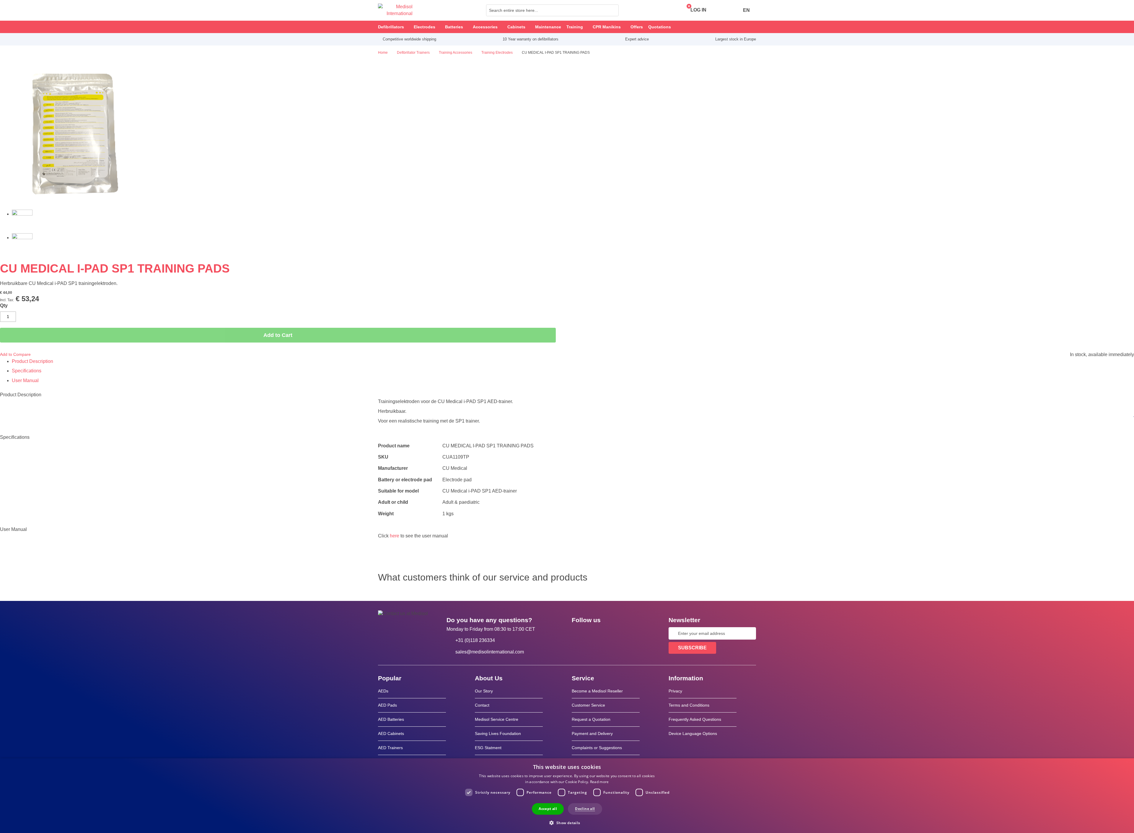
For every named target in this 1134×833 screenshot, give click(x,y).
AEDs (383, 691)
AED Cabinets (391, 733)
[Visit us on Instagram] (612, 633)
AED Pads (387, 705)
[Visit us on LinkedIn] (595, 633)
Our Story (484, 691)
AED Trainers (390, 747)
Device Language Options (693, 733)
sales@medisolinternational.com (489, 651)
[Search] (612, 10)
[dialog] (567, 795)
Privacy (675, 691)
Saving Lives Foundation (498, 733)
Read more (599, 781)
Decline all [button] (585, 808)
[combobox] (552, 10)
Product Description (32, 361)
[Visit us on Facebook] (578, 633)
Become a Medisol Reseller (597, 691)
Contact (482, 705)
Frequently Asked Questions (695, 719)
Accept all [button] (548, 808)
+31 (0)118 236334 (475, 640)
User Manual (25, 380)
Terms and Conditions (689, 705)
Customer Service (588, 705)
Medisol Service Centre (496, 719)
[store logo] (395, 10)
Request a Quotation (591, 719)
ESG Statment (488, 747)
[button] (567, 822)
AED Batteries (391, 719)
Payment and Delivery (592, 733)
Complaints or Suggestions (597, 747)
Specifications (26, 370)
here (394, 535)
